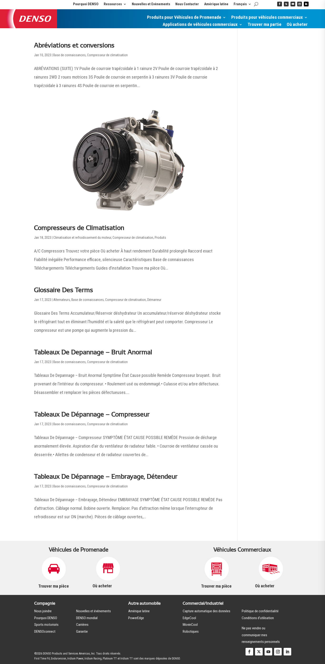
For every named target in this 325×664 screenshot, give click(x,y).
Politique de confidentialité (260, 611)
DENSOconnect (44, 631)
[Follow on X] (286, 4)
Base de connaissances (69, 55)
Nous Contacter (187, 4)
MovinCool (190, 624)
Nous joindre (43, 611)
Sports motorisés (46, 624)
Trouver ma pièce (53, 586)
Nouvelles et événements (93, 611)
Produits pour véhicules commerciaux (267, 18)
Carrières (82, 624)
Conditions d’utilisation (258, 618)
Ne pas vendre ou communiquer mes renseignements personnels (261, 635)
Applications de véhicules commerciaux (200, 25)
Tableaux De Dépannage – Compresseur (92, 414)
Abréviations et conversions (74, 45)
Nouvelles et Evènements (151, 4)
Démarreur (154, 300)
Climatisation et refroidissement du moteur (82, 237)
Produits (160, 237)
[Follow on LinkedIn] (306, 4)
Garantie (82, 631)
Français (240, 4)
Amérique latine (216, 4)
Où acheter (297, 25)
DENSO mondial (87, 618)
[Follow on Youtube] (293, 4)
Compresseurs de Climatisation (79, 227)
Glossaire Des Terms (63, 289)
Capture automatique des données (206, 611)
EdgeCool (189, 618)
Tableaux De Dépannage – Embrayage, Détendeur (105, 476)
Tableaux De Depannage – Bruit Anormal (93, 352)
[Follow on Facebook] (279, 4)
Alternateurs (61, 300)
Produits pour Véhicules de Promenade (184, 18)
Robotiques (191, 631)
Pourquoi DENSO (85, 4)
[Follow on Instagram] (299, 4)
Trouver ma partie (264, 25)
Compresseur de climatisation (107, 55)
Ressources (113, 4)
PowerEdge (136, 618)
